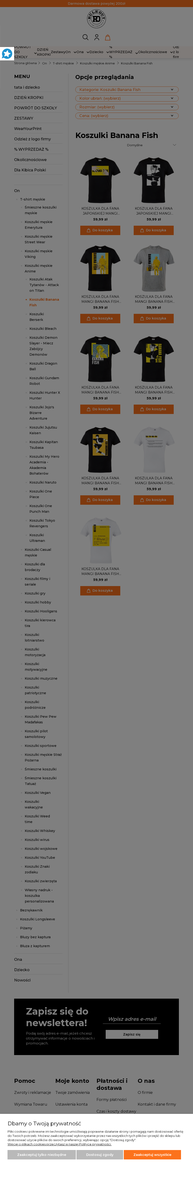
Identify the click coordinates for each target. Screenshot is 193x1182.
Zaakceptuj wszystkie (152, 1155)
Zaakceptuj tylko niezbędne (41, 1155)
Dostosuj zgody (99, 1155)
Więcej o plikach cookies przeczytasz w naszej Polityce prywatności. (60, 1144)
